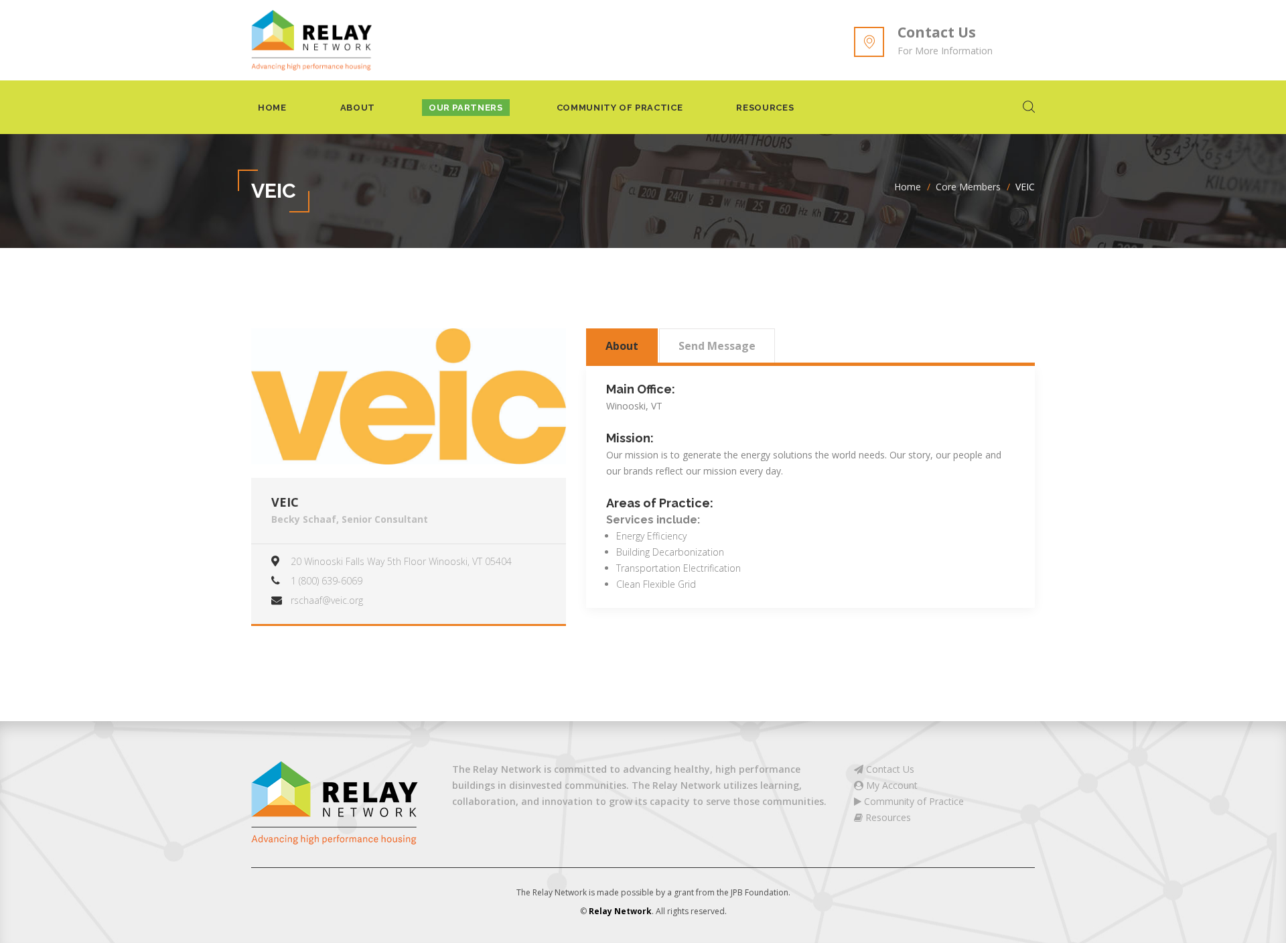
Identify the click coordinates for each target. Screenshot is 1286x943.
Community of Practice (620, 108)
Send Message (717, 345)
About (357, 108)
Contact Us (937, 32)
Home (272, 108)
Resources (765, 108)
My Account (890, 785)
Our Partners (466, 108)
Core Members (968, 186)
